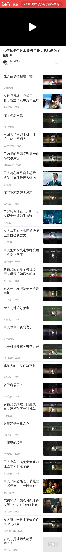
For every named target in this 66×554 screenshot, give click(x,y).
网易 (6, 4)
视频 (15, 4)
